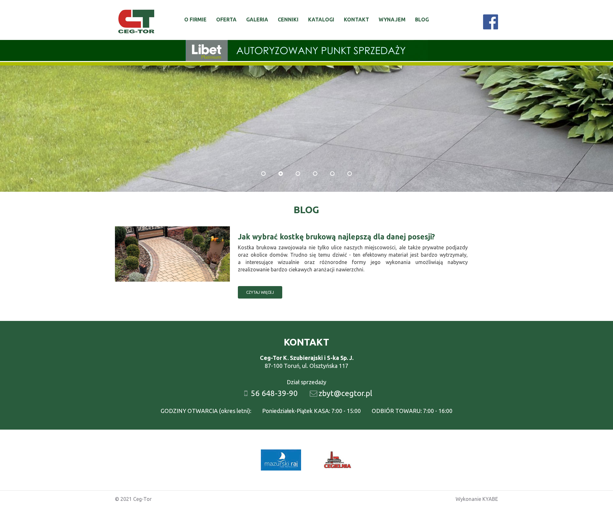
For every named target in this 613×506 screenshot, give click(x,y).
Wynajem (392, 19)
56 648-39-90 (274, 393)
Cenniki (288, 19)
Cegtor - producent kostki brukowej (136, 22)
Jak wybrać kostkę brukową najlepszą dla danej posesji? (336, 237)
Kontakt (356, 19)
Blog (422, 19)
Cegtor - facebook (490, 21)
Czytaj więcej (260, 292)
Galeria (257, 19)
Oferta (226, 19)
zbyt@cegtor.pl (345, 393)
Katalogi (321, 19)
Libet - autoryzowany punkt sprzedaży (306, 50)
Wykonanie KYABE (477, 499)
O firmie (195, 19)
